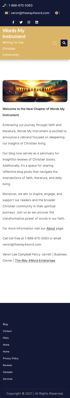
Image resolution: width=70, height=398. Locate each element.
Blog (5, 324)
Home (6, 344)
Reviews (7, 365)
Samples (7, 372)
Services (7, 378)
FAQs (6, 337)
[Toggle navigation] (54, 43)
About (50, 228)
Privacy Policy (11, 358)
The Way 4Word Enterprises (35, 260)
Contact (7, 331)
